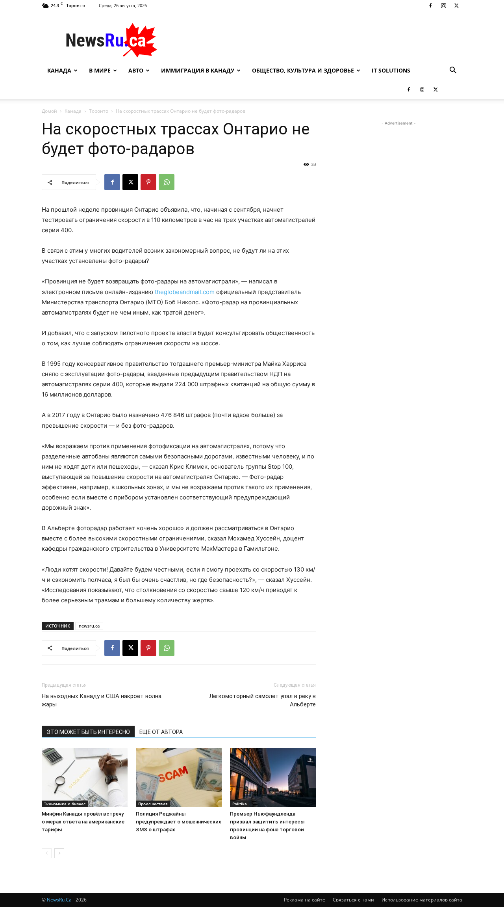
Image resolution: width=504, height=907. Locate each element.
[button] (452, 71)
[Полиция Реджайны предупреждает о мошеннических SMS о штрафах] (179, 777)
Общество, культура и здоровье (303, 70)
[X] (456, 5)
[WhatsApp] (166, 182)
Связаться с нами (353, 899)
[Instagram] (443, 5)
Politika (239, 803)
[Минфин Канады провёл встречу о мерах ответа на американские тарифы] (85, 777)
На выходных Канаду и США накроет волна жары (101, 700)
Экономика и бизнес (64, 803)
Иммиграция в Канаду (197, 70)
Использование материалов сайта (422, 899)
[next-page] (59, 853)
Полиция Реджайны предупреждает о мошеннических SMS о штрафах (178, 822)
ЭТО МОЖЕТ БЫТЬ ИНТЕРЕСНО (88, 732)
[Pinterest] (148, 182)
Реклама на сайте (304, 899)
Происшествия (153, 803)
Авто (135, 70)
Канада (59, 70)
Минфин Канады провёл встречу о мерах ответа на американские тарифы (83, 822)
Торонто (98, 111)
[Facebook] (430, 5)
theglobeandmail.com (185, 292)
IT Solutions (391, 70)
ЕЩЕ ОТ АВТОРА (161, 732)
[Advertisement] (319, 40)
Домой (49, 111)
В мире (100, 70)
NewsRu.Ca (59, 899)
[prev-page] (47, 853)
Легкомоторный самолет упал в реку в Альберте (262, 700)
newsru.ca (89, 626)
